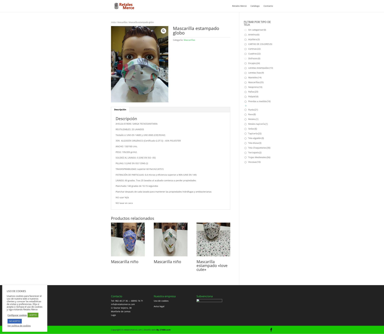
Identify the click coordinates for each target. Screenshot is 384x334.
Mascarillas (122, 22)
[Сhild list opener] (246, 106)
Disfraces (254, 58)
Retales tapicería (258, 123)
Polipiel (253, 96)
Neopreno (255, 87)
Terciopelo (254, 152)
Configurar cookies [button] (17, 315)
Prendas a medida (259, 101)
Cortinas (254, 48)
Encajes (254, 63)
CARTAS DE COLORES (260, 44)
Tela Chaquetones (259, 147)
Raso (252, 114)
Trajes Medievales (259, 157)
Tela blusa (254, 143)
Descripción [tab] (120, 109)
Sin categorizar (257, 29)
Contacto (268, 6)
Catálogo (255, 6)
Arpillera (254, 39)
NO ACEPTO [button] (14, 321)
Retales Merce (239, 6)
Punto (253, 109)
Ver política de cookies (19, 325)
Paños (253, 91)
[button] (163, 31)
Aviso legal (159, 306)
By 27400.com (163, 329)
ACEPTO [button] (33, 315)
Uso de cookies (161, 300)
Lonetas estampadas (260, 67)
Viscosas (254, 162)
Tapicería (254, 133)
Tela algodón (256, 138)
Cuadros (254, 53)
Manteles (254, 77)
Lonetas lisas (256, 72)
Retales (253, 119)
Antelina (253, 34)
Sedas (252, 128)
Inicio (113, 22)
